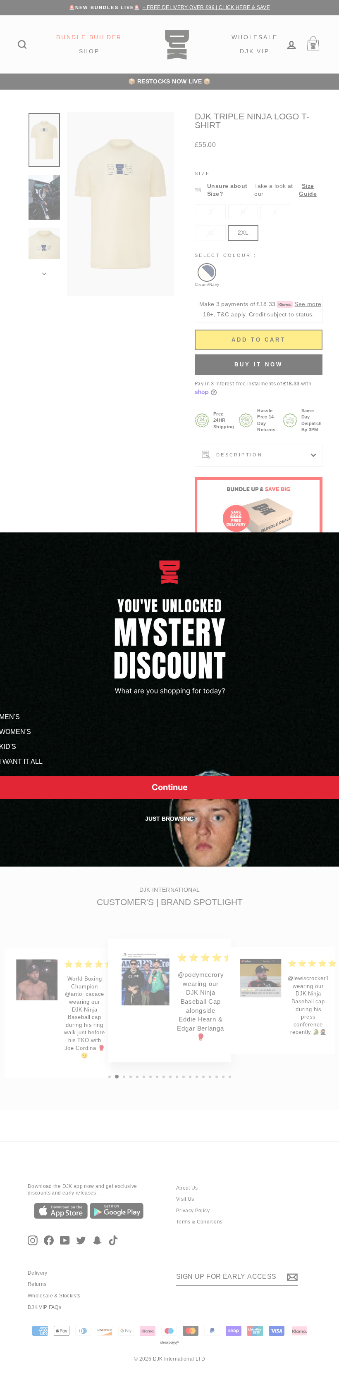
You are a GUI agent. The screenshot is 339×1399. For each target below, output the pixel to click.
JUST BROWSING (169, 818)
